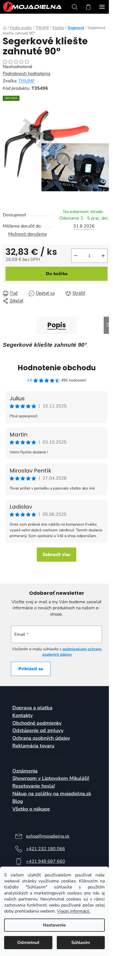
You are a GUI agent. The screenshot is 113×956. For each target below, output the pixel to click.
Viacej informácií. (73, 911)
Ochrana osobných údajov (41, 738)
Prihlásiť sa (30, 669)
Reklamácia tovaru (33, 746)
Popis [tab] (56, 325)
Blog (17, 801)
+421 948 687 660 (45, 861)
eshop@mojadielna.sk (47, 836)
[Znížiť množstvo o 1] (76, 256)
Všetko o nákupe (31, 809)
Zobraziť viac (56, 555)
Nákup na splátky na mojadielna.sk (51, 794)
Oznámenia (25, 771)
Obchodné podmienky (36, 723)
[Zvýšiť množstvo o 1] (103, 256)
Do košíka (56, 274)
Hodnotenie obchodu (57, 368)
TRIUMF (26, 81)
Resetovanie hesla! (33, 786)
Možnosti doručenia (27, 234)
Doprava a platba (32, 708)
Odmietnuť (28, 943)
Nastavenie (54, 925)
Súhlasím (80, 943)
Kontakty (22, 715)
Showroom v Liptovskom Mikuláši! (50, 778)
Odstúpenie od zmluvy (37, 730)
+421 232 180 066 (45, 849)
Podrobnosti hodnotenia (26, 74)
